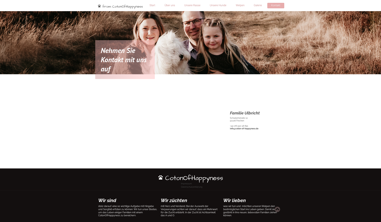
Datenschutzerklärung (191, 187)
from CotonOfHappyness (122, 6)
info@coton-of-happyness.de (244, 128)
